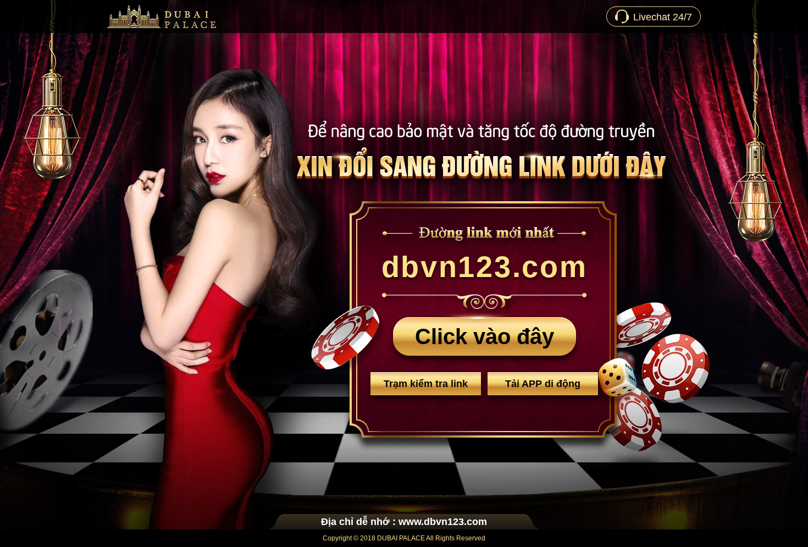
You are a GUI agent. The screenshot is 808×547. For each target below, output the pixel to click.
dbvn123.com (484, 266)
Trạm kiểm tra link (426, 383)
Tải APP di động (542, 383)
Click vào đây (484, 336)
